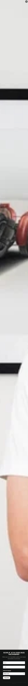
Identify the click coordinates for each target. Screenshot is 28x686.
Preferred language (7, 670)
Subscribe (6, 678)
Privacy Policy (20, 682)
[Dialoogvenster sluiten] (26, 1)
